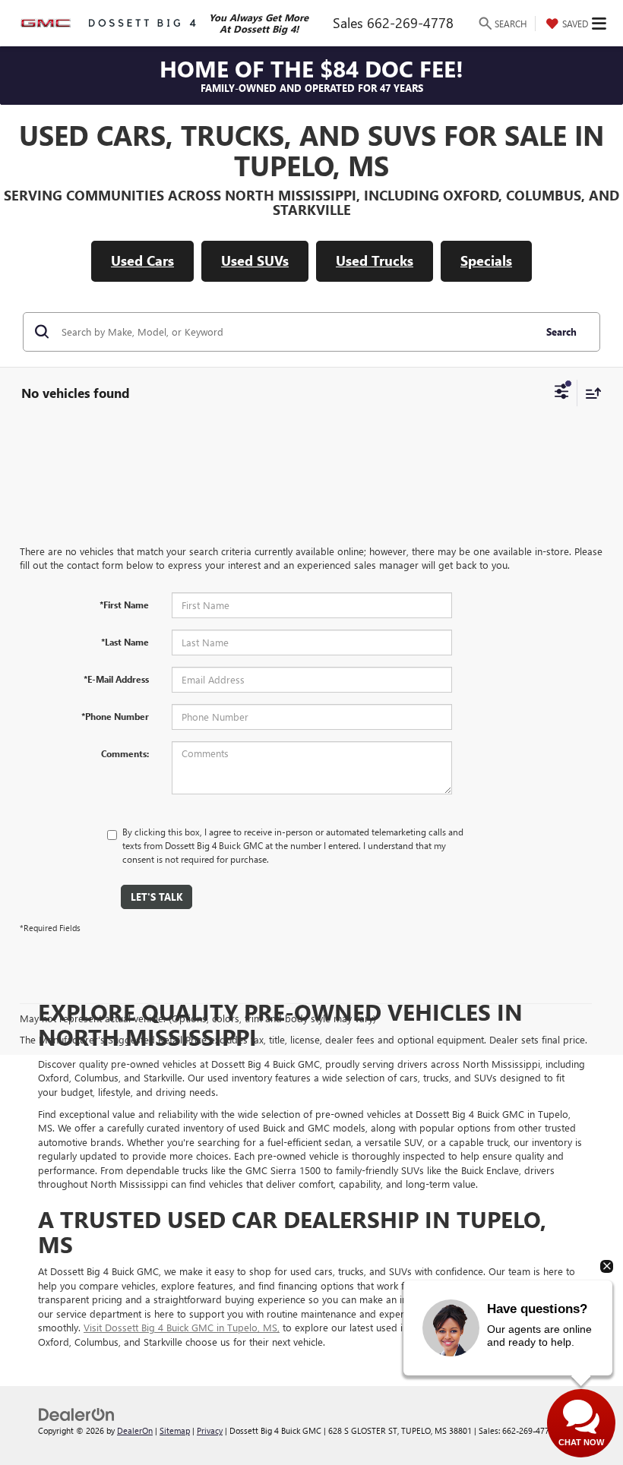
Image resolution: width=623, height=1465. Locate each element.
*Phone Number (115, 716)
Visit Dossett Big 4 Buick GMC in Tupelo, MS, (182, 1327)
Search (561, 331)
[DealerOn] (76, 1413)
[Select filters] (561, 393)
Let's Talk (156, 896)
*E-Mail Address (116, 679)
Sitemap (175, 1430)
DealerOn (135, 1430)
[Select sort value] (589, 393)
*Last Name (125, 642)
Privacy (210, 1430)
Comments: (125, 753)
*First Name (124, 604)
